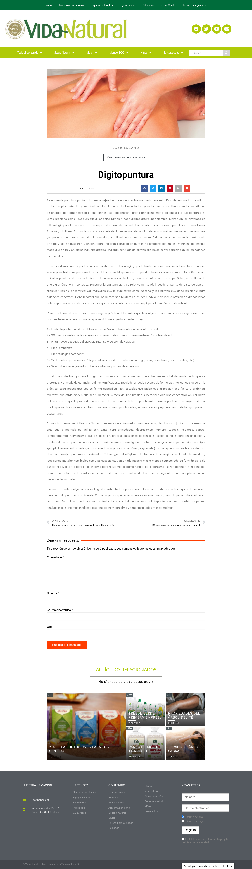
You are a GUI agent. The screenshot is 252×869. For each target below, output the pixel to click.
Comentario (55, 557)
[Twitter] (206, 29)
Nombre (53, 593)
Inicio (48, 5)
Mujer (90, 52)
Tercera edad (171, 52)
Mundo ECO (117, 52)
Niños (144, 52)
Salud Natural (62, 52)
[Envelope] (226, 29)
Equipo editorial (101, 5)
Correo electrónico (60, 610)
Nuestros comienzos (71, 5)
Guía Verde (168, 5)
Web (49, 626)
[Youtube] (216, 29)
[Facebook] (196, 29)
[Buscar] (226, 53)
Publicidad (148, 5)
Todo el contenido (27, 52)
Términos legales (192, 5)
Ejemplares (127, 5)
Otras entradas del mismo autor (126, 157)
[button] (144, 188)
